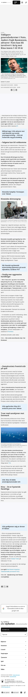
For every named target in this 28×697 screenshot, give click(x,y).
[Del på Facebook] (11, 90)
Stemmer (4, 645)
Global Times (15, 559)
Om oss (3, 665)
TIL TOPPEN (4, 622)
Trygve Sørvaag (16, 675)
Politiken (10, 331)
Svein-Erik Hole (13, 676)
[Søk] (26, 2)
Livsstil (3, 649)
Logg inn (15, 2)
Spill (2, 661)
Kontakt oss (5, 629)
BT (17, 126)
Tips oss (4, 634)
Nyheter (3, 641)
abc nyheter (6, 692)
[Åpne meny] (22, 2)
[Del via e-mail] (16, 90)
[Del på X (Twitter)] (14, 90)
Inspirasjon (4, 653)
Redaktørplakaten (11, 681)
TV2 (9, 463)
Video (2, 669)
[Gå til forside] (6, 2)
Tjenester (4, 657)
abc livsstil (15, 692)
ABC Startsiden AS (6, 687)
